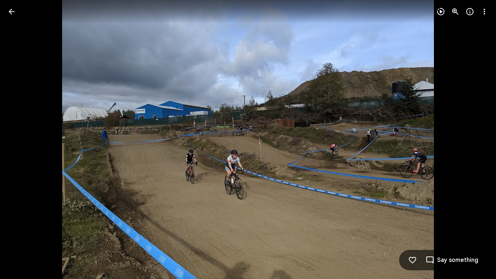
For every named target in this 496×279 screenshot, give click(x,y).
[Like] (412, 260)
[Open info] (470, 11)
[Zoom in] (455, 11)
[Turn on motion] (441, 11)
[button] (20, 139)
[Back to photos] (11, 11)
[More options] (484, 11)
